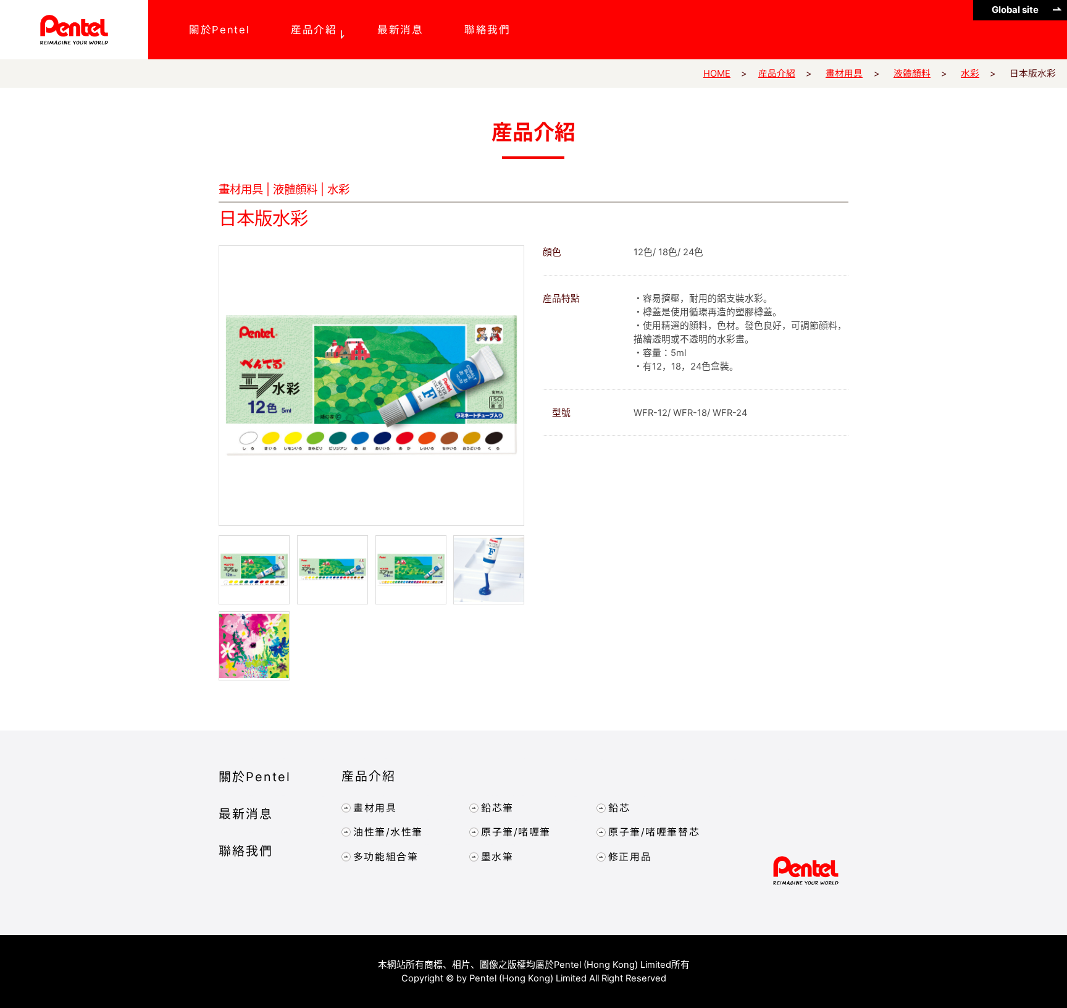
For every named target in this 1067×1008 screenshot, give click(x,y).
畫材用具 (844, 73)
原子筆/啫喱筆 (515, 832)
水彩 (970, 73)
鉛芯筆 (496, 808)
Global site (1015, 9)
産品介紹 (314, 29)
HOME (716, 73)
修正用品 (629, 857)
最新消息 (401, 29)
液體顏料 (912, 73)
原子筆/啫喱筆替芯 (654, 833)
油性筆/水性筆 (388, 832)
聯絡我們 (487, 29)
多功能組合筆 (386, 857)
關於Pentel (219, 29)
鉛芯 (619, 808)
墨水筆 (496, 857)
